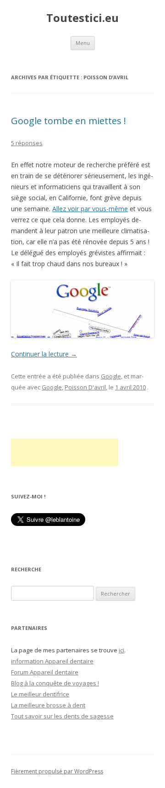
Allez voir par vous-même (90, 208)
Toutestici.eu (82, 18)
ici (121, 650)
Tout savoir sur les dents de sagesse (62, 716)
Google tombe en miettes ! (68, 121)
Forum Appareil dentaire (44, 672)
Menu (83, 42)
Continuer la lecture (44, 354)
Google (111, 376)
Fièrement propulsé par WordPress (57, 771)
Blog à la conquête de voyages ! (55, 683)
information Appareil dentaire (52, 661)
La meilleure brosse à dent (48, 705)
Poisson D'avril (85, 387)
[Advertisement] (64, 452)
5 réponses (27, 143)
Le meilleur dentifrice (40, 694)
